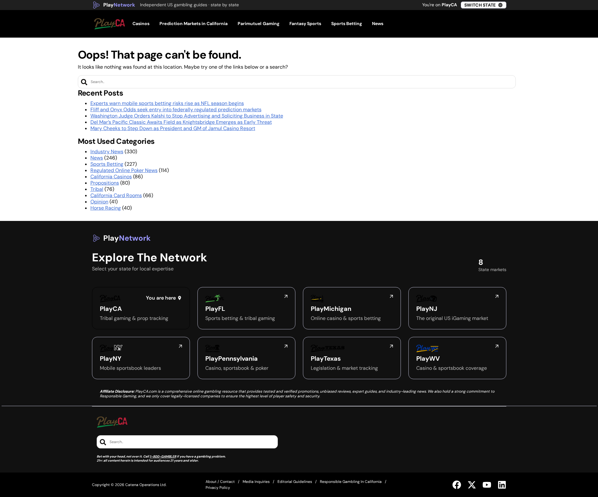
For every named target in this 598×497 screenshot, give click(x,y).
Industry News (106, 151)
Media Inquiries (256, 481)
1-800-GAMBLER (163, 456)
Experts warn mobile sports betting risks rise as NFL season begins (167, 103)
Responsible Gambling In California (351, 481)
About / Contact (220, 481)
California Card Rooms (116, 195)
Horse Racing (105, 208)
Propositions (104, 183)
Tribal (96, 189)
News (96, 157)
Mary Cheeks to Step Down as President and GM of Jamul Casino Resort (172, 128)
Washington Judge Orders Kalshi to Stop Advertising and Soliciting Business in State (186, 115)
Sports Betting (106, 164)
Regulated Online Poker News (124, 170)
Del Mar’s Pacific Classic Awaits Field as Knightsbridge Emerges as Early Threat (181, 122)
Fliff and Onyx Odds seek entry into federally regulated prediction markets (175, 109)
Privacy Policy (218, 487)
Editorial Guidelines (294, 481)
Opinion (99, 201)
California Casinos (111, 176)
